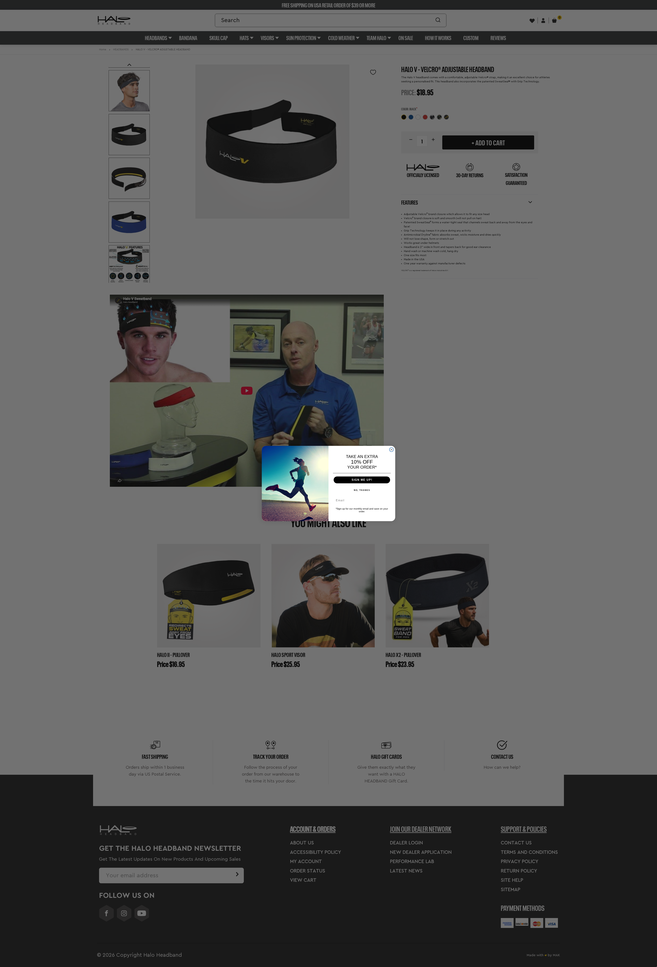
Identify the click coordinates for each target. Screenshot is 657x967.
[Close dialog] (391, 450)
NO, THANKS (362, 490)
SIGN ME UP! (362, 479)
